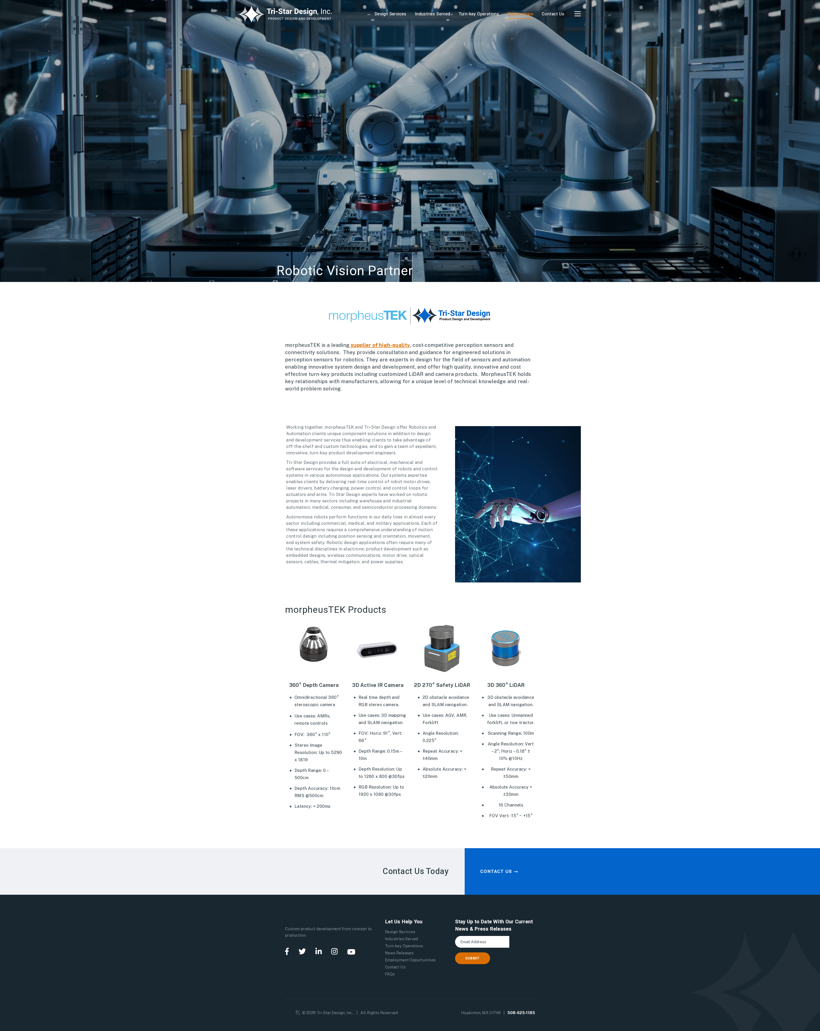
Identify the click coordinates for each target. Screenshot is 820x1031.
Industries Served (432, 14)
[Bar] (577, 13)
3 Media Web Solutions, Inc (298, 1012)
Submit (472, 958)
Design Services (390, 14)
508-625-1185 (521, 1012)
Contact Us (553, 14)
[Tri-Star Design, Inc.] (285, 13)
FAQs (390, 974)
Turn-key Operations (479, 14)
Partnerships (520, 14)
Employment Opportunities (410, 960)
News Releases (399, 953)
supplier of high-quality (380, 345)
